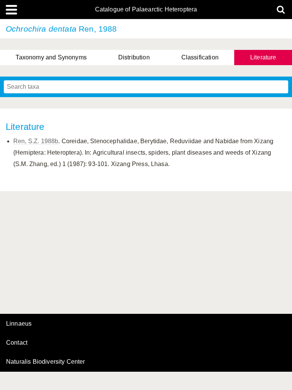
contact (16, 342)
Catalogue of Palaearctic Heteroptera (146, 9)
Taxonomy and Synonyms (51, 57)
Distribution (134, 57)
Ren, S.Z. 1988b (35, 141)
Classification (200, 57)
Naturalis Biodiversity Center (45, 362)
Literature (263, 57)
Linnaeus (19, 324)
